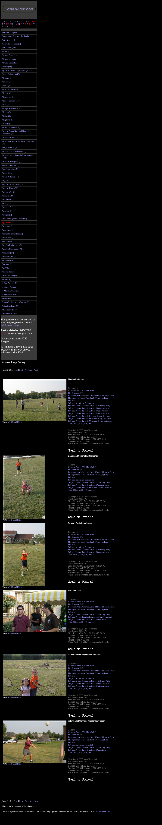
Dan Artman (101, 619)
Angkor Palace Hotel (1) (12, 184)
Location (72, 395)
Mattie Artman (102, 413)
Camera (71, 390)
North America (83, 395)
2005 (75, 423)
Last (21, 370)
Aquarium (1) (7, 226)
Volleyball (89, 745)
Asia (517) (6, 298)
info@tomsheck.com (10, 325)
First (16, 370)
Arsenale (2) (7, 264)
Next (36, 370)
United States (95, 395)
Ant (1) (5, 203)
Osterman (93, 418)
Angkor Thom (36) (10, 188)
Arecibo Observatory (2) (12, 249)
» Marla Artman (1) (10, 291)
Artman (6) (6, 279)
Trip (70, 423)
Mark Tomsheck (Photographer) (94, 398)
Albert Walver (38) (10, 89)
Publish (71, 400)
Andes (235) (7, 173)
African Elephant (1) (10, 59)
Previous (28, 370)
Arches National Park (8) (12, 234)
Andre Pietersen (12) (10, 177)
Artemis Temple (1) (10, 272)
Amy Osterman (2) (9, 147)
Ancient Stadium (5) (10, 165)
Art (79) (5, 268)
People (78, 408)
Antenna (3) (7, 211)
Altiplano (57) (8, 120)
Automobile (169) (9, 313)
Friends (85, 408)
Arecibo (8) (7, 241)
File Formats (73, 393)
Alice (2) (5, 104)
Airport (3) (6, 82)
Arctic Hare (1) (8, 237)
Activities (79, 403)
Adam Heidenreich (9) (11, 44)
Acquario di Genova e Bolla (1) (15, 36)
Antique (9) (7, 215)
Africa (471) (7, 51)
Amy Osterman (104, 418)
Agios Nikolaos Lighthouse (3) (15, 70)
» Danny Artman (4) (10, 287)
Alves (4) (6, 123)
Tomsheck (93, 617)
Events (78, 406)
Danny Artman (102, 408)
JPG (81, 393)
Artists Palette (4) (9, 275)
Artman (92, 408)
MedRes (11, 422)
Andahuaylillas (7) (10, 169)
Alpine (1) (6, 116)
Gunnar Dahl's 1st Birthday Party (96, 406)
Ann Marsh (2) (8, 199)
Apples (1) (6, 222)
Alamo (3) (6, 85)
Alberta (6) (6, 93)
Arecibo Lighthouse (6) (12, 245)
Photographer (74, 398)
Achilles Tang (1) (9, 32)
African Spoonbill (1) (11, 63)
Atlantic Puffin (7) (9, 310)
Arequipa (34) (8, 253)
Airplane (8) (7, 78)
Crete (112, 395)
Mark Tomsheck (105, 617)
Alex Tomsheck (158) (11, 101)
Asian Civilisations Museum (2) (15, 302)
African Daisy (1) (9, 55)
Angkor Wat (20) (9, 192)
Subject (71, 403)
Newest (4, 333)
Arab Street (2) (8, 230)
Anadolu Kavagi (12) (11, 161)
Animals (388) (8, 196)
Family (85, 617)
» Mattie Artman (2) (10, 294)
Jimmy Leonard (103, 416)
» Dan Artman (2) (9, 283)
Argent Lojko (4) (9, 256)
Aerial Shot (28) (9, 47)
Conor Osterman (105, 421)
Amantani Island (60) (11, 127)
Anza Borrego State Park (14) (14, 218)
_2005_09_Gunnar (86, 423)
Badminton (89, 403)
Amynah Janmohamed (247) (14, 151)
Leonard (92, 416)
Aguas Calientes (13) (11, 74)
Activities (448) (8, 40)
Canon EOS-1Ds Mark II (85, 390)
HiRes (19, 422)
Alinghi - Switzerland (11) (13, 108)
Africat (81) (7, 66)
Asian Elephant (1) (10, 306)
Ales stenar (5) (8, 97)
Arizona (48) (7, 260)
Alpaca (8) (6, 112)
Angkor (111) (7, 180)
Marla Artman (102, 411)
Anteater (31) (7, 207)
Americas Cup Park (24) (12, 137)
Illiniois (105, 395)
